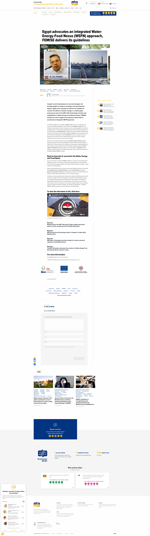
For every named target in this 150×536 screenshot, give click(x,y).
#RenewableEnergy (57, 290)
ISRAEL (57, 8)
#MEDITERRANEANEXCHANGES (64, 295)
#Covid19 (57, 391)
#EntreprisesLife (87, 394)
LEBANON (62, 8)
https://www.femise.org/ (62, 257)
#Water (78, 290)
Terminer (21, 530)
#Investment (73, 89)
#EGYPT (76, 293)
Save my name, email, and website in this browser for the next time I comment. (60, 346)
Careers (71, 533)
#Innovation (66, 89)
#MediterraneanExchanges (61, 394)
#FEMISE (55, 89)
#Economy (44, 12)
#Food (60, 89)
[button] (2, 534)
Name (45, 332)
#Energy (49, 89)
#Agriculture (43, 89)
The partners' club (41, 522)
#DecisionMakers (58, 12)
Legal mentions (59, 533)
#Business (84, 12)
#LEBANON (42, 391)
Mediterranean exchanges (40, 8)
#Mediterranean (58, 393)
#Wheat (70, 293)
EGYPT (53, 8)
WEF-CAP (56, 160)
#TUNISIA (43, 392)
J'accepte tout (13, 530)
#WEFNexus (64, 293)
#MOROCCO (36, 392)
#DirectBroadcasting (80, 393)
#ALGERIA (36, 389)
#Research (66, 290)
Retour (5, 530)
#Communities (45, 14)
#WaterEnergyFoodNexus (54, 293)
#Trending (53, 14)
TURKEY (76, 8)
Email (45, 337)
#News (50, 12)
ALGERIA (49, 8)
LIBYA (80, 8)
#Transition (72, 290)
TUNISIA (72, 8)
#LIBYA (48, 391)
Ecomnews (93, 3)
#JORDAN (36, 391)
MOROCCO (67, 8)
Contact (52, 533)
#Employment (76, 12)
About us (66, 533)
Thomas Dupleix (55, 94)
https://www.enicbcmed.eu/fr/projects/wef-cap (68, 259)
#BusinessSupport (67, 12)
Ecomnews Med (48, 3)
